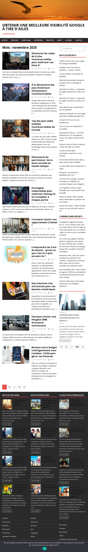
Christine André (64, 281)
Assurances (6, 522)
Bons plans (26, 40)
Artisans (5, 518)
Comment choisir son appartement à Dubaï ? (44, 222)
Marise (52, 68)
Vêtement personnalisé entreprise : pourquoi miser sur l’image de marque (72, 82)
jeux (32, 529)
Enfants (33, 518)
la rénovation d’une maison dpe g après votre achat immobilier (49, 403)
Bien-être (50, 40)
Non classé (63, 525)
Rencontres (63, 532)
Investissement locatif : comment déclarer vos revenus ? (69, 318)
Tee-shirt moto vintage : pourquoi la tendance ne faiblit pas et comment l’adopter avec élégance (71, 181)
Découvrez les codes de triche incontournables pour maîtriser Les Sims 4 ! (43, 59)
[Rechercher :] (72, 49)
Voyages (68, 40)
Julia (51, 292)
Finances (62, 312)
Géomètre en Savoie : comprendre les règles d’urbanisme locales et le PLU (72, 91)
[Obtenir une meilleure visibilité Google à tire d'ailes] (44, 19)
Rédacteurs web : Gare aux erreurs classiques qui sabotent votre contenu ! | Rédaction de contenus (72, 258)
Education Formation (9, 536)
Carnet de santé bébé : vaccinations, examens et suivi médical (70, 153)
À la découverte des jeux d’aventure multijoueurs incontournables (43, 89)
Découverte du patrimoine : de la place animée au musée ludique (42, 162)
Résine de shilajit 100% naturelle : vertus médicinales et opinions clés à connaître (72, 199)
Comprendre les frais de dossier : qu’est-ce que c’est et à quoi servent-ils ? (44, 252)
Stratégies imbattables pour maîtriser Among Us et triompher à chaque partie (43, 193)
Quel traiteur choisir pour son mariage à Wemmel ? (71, 283)
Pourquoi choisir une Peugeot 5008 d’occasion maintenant (44, 321)
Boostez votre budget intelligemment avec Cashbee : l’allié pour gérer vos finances (44, 352)
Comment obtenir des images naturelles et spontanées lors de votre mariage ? (49, 432)
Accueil (5, 40)
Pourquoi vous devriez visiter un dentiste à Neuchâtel (77, 402)
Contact (78, 40)
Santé (59, 40)
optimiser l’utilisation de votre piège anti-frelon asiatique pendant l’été (21, 488)
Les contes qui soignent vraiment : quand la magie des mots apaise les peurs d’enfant (72, 241)
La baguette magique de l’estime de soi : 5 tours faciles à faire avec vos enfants (71, 224)
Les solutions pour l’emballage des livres (49, 486)
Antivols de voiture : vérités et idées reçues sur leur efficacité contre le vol (72, 208)
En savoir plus (65, 340)
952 (77, 347)
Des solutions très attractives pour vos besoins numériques (43, 286)
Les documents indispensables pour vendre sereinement (49, 459)
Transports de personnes (68, 539)
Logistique (34, 533)
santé (61, 536)
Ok (45, 548)
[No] (85, 546)
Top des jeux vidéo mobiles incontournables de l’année (43, 125)
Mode (33, 536)
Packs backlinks (65, 269)
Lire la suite (7, 424)
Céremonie (6, 533)
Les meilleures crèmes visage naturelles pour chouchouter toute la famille (72, 190)
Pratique (14, 40)
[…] (19, 77)
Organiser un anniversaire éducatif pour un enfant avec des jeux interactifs (77, 462)
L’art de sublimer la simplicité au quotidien (20, 402)
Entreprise (38, 40)
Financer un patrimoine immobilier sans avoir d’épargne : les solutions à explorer (78, 491)
